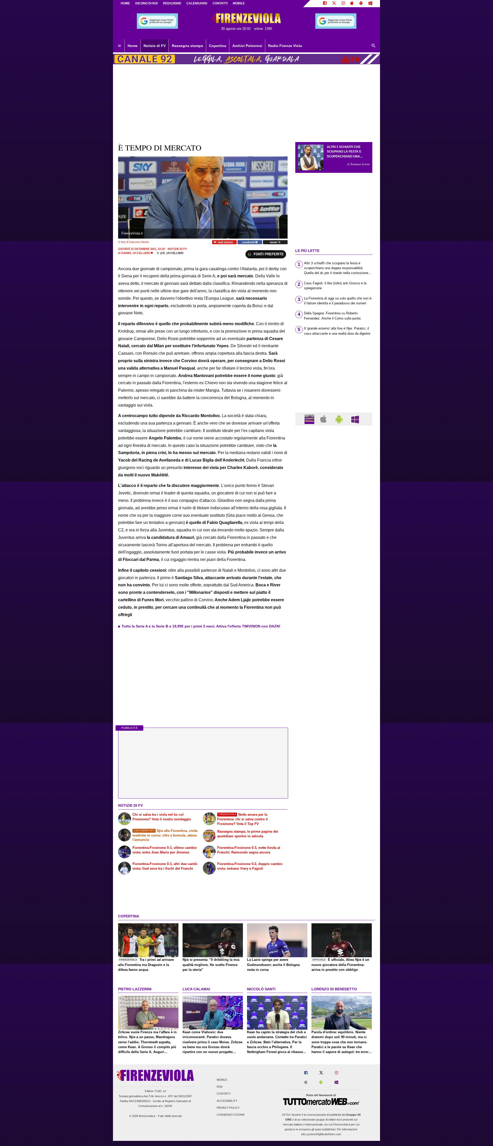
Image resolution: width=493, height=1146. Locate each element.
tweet (274, 242)
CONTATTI (220, 3)
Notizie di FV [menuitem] (155, 46)
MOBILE (239, 3)
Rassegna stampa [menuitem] (187, 46)
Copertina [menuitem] (217, 46)
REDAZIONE (172, 3)
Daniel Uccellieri (135, 253)
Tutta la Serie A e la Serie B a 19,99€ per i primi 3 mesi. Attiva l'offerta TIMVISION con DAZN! (201, 626)
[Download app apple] (352, 3)
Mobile (222, 1080)
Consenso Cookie (231, 1114)
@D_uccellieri (171, 253)
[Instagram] (343, 3)
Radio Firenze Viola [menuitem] (285, 46)
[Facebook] (324, 3)
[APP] (310, 419)
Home (125, 3)
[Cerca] (373, 46)
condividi (248, 242)
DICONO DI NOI (146, 3)
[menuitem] (119, 46)
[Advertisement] (333, 629)
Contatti (224, 1093)
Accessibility (227, 1100)
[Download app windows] (370, 3)
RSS (219, 1086)
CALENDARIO (196, 3)
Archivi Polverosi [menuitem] (247, 46)
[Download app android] (361, 3)
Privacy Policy (228, 1107)
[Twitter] (334, 3)
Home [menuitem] (133, 46)
